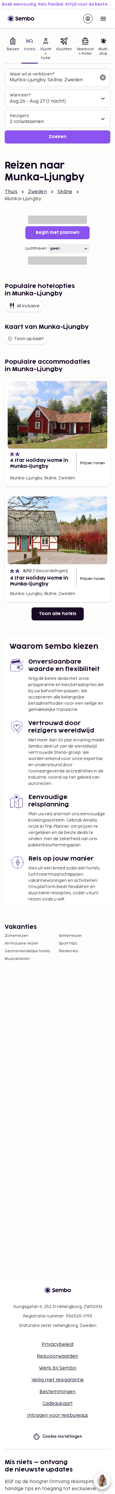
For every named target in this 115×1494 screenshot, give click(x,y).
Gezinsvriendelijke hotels (27, 951)
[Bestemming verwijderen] (102, 77)
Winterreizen (70, 936)
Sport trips (68, 943)
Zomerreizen (16, 936)
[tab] (13, 49)
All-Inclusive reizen (21, 943)
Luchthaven (36, 248)
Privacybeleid (57, 1344)
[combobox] (53, 80)
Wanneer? (20, 95)
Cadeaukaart (57, 1403)
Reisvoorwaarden (57, 1356)
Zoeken (57, 137)
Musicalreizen (17, 959)
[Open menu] (103, 18)
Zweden (37, 192)
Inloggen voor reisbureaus (57, 1415)
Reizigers (19, 115)
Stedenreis (68, 951)
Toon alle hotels (57, 614)
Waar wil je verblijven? (32, 74)
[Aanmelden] (88, 18)
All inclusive (28, 305)
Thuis (11, 192)
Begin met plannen (57, 233)
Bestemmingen (57, 1392)
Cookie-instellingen (62, 1436)
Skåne (65, 192)
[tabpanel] (57, 106)
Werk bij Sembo (57, 1368)
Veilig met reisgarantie (58, 1380)
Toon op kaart (29, 338)
